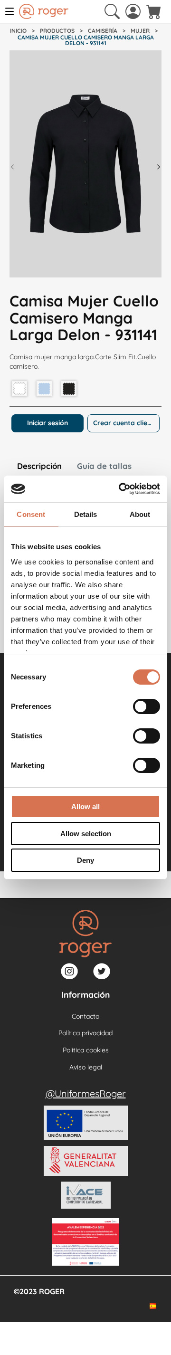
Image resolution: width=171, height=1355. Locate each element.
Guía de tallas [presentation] (104, 466)
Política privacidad (85, 1033)
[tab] (39, 467)
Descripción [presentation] (39, 466)
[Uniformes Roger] (43, 11)
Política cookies (86, 1050)
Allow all (85, 806)
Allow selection (85, 834)
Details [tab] (85, 514)
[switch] (146, 706)
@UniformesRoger (86, 1093)
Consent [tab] (31, 514)
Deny (85, 860)
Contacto (85, 1016)
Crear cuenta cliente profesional (126, 423)
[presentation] (12, 167)
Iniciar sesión (47, 423)
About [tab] (140, 514)
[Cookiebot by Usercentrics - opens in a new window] (120, 489)
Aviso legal (85, 1067)
